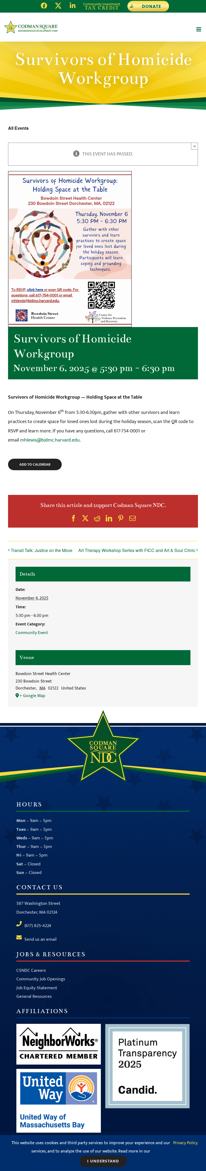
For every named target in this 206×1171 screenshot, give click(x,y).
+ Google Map (32, 695)
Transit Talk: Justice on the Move (41, 550)
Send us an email (40, 939)
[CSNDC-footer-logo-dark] (103, 713)
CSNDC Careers (31, 970)
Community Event (32, 632)
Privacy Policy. (185, 1143)
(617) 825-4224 (37, 925)
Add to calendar (34, 464)
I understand (103, 1161)
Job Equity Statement (36, 988)
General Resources (34, 996)
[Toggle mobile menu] (199, 29)
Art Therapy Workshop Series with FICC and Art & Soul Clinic (136, 550)
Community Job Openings (40, 979)
